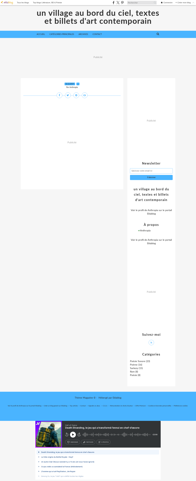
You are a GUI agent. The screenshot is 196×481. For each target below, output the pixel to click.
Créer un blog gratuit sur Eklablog (55, 406)
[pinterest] (122, 2)
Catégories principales (61, 34)
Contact (97, 34)
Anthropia (153, 210)
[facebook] (113, 2)
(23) (140, 361)
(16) (136, 365)
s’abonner (74, 442)
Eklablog (117, 398)
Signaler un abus (94, 406)
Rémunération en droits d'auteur (121, 406)
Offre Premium (140, 406)
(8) (134, 372)
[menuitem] (41, 34)
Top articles (74, 406)
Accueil (41, 34)
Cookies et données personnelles (159, 406)
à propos (105, 442)
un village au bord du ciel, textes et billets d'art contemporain (98, 17)
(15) (136, 368)
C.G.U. (105, 406)
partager (89, 442)
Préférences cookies (181, 406)
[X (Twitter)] (118, 2)
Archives (83, 34)
